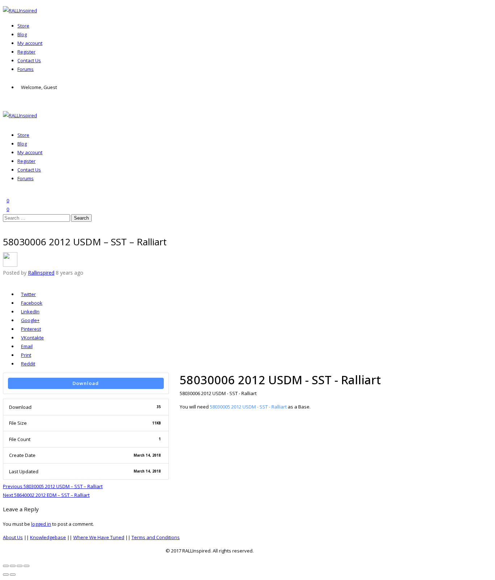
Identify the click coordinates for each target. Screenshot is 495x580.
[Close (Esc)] (6, 566)
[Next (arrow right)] (13, 574)
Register (26, 51)
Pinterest (31, 329)
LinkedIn (30, 311)
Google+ (30, 320)
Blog (22, 34)
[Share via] (5, 281)
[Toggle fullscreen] (19, 566)
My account (29, 43)
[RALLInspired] (20, 10)
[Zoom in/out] (26, 566)
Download (85, 383)
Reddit (28, 363)
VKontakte (32, 337)
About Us (13, 537)
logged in (41, 524)
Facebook (31, 303)
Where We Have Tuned (98, 537)
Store (23, 25)
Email (27, 346)
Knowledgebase (48, 537)
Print (26, 355)
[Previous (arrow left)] (6, 574)
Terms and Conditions (156, 537)
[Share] (13, 566)
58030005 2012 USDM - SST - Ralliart (248, 406)
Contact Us (29, 60)
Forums (25, 69)
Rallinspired (41, 272)
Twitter (28, 294)
